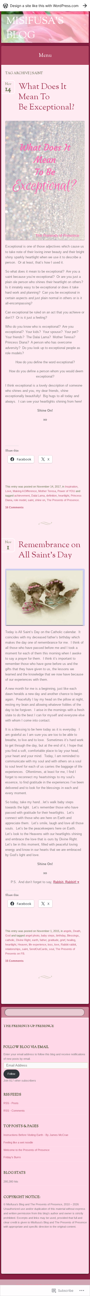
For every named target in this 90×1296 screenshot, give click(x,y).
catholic (9, 939)
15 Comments (14, 960)
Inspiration (71, 486)
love (56, 944)
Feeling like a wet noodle (18, 1142)
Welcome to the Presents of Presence (27, 1149)
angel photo (33, 935)
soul (51, 949)
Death (76, 930)
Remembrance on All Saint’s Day (49, 550)
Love (8, 491)
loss (50, 944)
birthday (61, 935)
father (43, 939)
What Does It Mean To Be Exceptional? (46, 97)
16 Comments (14, 507)
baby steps (47, 935)
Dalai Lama (38, 495)
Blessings (73, 935)
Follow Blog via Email (26, 1047)
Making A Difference (25, 491)
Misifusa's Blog (35, 28)
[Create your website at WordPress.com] (45, 5)
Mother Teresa (47, 491)
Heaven (22, 944)
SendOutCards (38, 949)
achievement (22, 495)
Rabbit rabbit (68, 944)
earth (35, 939)
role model (20, 500)
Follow (11, 1073)
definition (51, 495)
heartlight (63, 495)
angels (68, 930)
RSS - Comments (14, 1110)
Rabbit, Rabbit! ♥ (66, 882)
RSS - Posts (11, 1103)
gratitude (53, 939)
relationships (12, 949)
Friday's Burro (12, 1157)
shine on (40, 500)
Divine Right (23, 939)
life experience (37, 944)
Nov (8, 85)
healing (71, 939)
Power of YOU (66, 491)
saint (31, 500)
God (7, 935)
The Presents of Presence (63, 500)
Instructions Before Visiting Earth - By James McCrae (36, 1134)
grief (62, 939)
